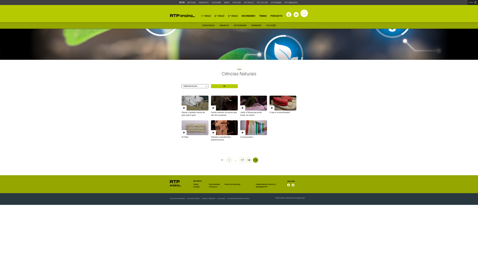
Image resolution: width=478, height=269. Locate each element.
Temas (263, 16)
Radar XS (224, 25)
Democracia (208, 25)
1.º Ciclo (206, 16)
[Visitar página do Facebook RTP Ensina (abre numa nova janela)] (288, 14)
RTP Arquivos (291, 2)
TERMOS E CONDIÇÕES (208, 198)
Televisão (216, 2)
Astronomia (240, 25)
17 (242, 160)
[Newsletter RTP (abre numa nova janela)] (293, 185)
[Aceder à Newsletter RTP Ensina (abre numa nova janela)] (296, 14)
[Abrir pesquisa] (304, 13)
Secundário (248, 16)
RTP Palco (249, 2)
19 (255, 160)
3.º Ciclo (233, 16)
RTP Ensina (276, 2)
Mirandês (256, 25)
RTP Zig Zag (262, 2)
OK (224, 86)
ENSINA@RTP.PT (262, 187)
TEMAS (195, 184)
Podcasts (276, 16)
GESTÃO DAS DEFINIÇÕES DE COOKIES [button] (238, 198)
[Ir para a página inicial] (175, 183)
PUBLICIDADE (221, 198)
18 (248, 160)
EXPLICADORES (214, 184)
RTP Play (237, 2)
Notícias (191, 2)
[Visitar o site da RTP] (182, 2)
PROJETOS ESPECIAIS (232, 184)
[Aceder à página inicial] (182, 15)
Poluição (271, 25)
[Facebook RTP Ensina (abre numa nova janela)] (288, 185)
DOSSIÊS (196, 187)
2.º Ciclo (219, 16)
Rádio (227, 2)
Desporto (204, 2)
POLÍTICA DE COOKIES (193, 198)
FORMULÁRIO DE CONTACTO (266, 184)
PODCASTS (213, 187)
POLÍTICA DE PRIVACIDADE (177, 198)
